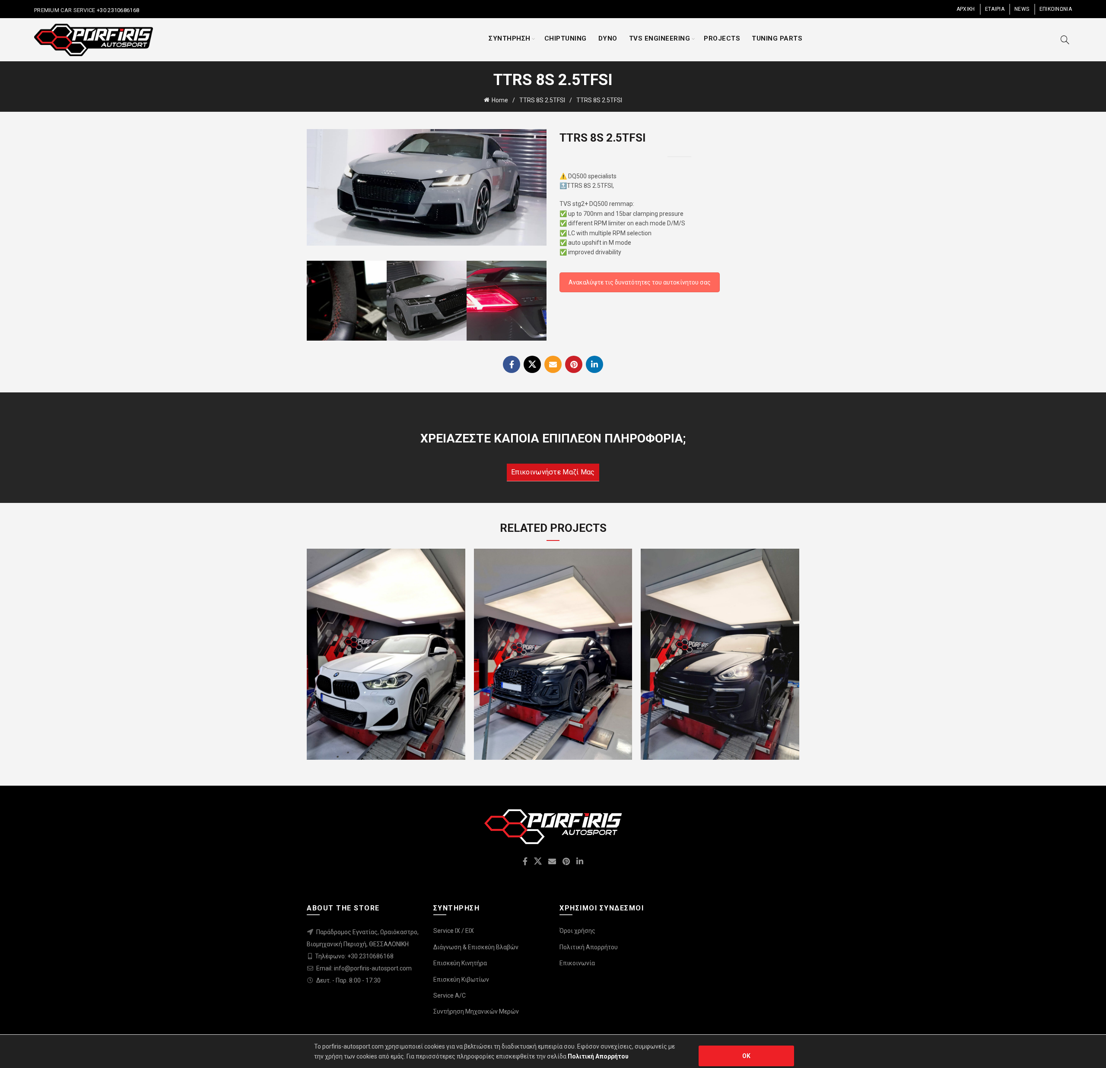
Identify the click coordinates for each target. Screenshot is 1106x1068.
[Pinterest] (573, 364)
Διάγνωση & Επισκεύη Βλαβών (475, 947)
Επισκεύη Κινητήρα (460, 963)
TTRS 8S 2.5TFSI (542, 100)
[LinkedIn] (594, 364)
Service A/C (449, 995)
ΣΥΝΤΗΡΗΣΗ (510, 38)
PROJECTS (722, 38)
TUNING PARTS (777, 38)
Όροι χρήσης (577, 930)
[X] (532, 364)
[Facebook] (511, 364)
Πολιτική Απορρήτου (588, 947)
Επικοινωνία (577, 963)
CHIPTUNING (565, 38)
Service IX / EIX (453, 930)
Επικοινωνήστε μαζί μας (553, 472)
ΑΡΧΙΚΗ (966, 9)
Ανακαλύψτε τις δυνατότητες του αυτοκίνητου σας (640, 282)
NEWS (1021, 9)
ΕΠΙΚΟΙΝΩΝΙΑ (1055, 9)
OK (746, 1055)
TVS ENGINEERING (659, 38)
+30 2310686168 (117, 10)
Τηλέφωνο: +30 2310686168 (354, 956)
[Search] (1065, 39)
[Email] (553, 364)
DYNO (607, 38)
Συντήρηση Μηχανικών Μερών (476, 1011)
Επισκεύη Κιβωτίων (461, 979)
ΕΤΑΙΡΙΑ (994, 9)
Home (500, 100)
